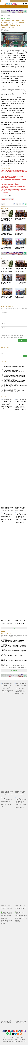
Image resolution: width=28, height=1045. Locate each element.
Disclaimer (10, 1039)
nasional (3, 18)
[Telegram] (15, 1034)
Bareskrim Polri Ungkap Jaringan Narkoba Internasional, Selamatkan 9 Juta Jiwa (11, 183)
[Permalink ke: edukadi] (2, 30)
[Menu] (2, 4)
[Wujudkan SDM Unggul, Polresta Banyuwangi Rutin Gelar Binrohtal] (7, 241)
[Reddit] (17, 1031)
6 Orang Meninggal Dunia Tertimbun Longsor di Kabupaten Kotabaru (15, 386)
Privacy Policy (20, 1037)
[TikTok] (13, 1034)
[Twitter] (6, 1031)
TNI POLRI (7, 18)
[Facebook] (3, 1031)
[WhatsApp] (10, 1033)
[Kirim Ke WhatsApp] (26, 204)
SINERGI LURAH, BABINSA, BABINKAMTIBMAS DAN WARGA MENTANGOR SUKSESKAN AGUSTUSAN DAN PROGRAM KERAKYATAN (13, 666)
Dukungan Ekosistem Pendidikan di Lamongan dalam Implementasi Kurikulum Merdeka (15, 381)
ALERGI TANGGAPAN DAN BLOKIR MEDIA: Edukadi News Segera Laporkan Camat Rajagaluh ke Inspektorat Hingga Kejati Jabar (7, 509)
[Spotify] (7, 1033)
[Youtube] (22, 1031)
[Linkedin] (19, 1031)
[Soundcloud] (18, 1034)
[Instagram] (14, 1031)
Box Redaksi (13, 1037)
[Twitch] (25, 1031)
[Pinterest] (9, 1031)
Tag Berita (4, 199)
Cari (2, 353)
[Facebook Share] (14, 204)
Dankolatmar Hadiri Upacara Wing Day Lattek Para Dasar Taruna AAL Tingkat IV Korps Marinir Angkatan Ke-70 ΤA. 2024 (14, 191)
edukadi (5, 29)
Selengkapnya (13, 628)
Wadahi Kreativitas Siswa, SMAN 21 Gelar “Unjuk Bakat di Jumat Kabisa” (14, 391)
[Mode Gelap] (24, 4)
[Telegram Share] (23, 204)
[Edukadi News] (10, 4)
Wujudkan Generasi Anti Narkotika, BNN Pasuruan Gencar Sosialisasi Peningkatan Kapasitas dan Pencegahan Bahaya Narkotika (13, 176)
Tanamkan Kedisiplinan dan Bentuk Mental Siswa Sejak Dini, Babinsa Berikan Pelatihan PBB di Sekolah (14, 376)
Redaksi (5, 1039)
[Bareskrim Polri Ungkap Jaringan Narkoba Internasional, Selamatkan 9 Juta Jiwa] (21, 227)
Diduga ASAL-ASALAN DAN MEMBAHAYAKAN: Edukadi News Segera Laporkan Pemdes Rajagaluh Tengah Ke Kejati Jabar (6, 622)
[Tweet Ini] (17, 204)
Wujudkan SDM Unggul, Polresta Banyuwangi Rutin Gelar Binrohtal (13, 187)
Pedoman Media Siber (20, 1039)
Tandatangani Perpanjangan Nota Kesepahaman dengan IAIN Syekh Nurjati (14, 371)
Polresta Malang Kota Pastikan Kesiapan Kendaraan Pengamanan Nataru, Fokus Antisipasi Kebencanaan (13, 180)
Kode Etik (6, 1037)
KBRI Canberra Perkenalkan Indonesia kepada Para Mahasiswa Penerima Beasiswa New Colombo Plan (15, 365)
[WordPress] (11, 1031)
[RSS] (21, 1033)
